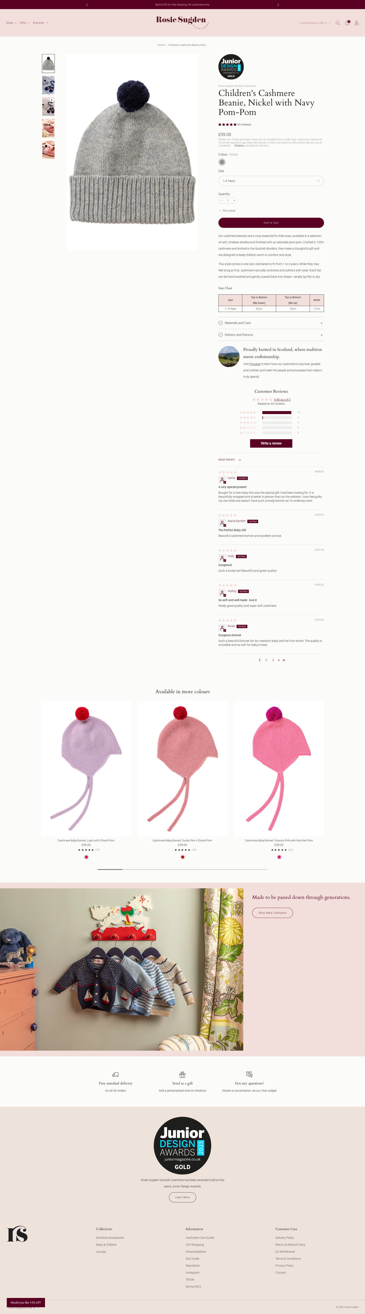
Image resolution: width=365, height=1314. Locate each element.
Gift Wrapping (195, 1244)
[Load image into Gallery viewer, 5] (48, 150)
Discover (38, 22)
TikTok (190, 1279)
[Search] (338, 23)
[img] (227, 472)
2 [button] (266, 660)
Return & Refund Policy (290, 1244)
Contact (280, 1272)
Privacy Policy (284, 1265)
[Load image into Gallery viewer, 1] (48, 63)
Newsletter (193, 1265)
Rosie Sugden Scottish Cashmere (237, 86)
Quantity (224, 194)
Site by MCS (193, 1286)
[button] (227, 124)
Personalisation (196, 1251)
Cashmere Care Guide (200, 1237)
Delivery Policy (284, 1237)
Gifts (23, 22)
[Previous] (87, 4)
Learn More (182, 1197)
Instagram (192, 1272)
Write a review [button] (271, 443)
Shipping (239, 145)
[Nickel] (222, 162)
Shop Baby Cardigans (273, 912)
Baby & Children (106, 1244)
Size (221, 171)
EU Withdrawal (285, 1251)
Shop (9, 22)
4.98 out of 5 (282, 399)
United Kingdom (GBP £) (314, 23)
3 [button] (273, 660)
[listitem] (182, 4)
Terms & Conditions (288, 1258)
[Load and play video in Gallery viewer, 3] (48, 106)
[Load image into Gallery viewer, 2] (48, 85)
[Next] (278, 4)
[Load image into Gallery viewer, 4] (48, 128)
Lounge (101, 1251)
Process (255, 364)
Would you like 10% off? (26, 1302)
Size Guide (192, 1258)
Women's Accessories (110, 1237)
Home (161, 45)
